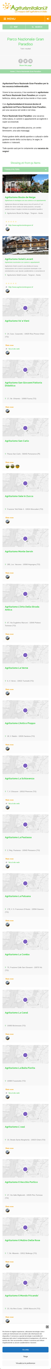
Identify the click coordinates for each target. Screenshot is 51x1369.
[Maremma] (17, 466)
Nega (25, 1356)
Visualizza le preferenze (25, 1363)
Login (48, 19)
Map (15, 27)
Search (38, 27)
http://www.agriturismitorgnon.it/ (20, 225)
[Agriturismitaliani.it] (25, 7)
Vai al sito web (14, 349)
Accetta (25, 1350)
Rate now (9, 345)
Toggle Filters (11, 169)
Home (12, 71)
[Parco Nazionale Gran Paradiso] (8, 229)
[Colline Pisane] (8, 466)
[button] (47, 1327)
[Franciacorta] (12, 466)
